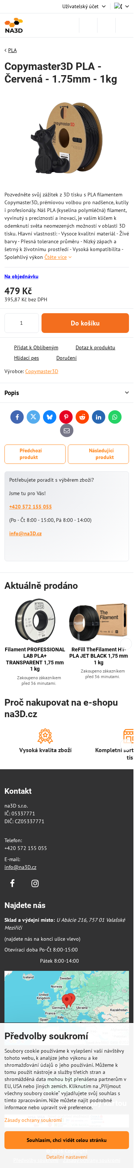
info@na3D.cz (25, 533)
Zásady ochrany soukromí (33, 1120)
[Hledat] (88, 25)
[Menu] (124, 25)
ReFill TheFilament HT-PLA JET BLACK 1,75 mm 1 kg (98, 655)
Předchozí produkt (31, 454)
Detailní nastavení (66, 1156)
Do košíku (85, 323)
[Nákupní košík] (106, 25)
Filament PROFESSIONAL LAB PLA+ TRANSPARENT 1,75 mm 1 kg (35, 659)
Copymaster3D (41, 371)
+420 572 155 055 (30, 506)
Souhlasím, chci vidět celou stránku (67, 1140)
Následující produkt (101, 454)
